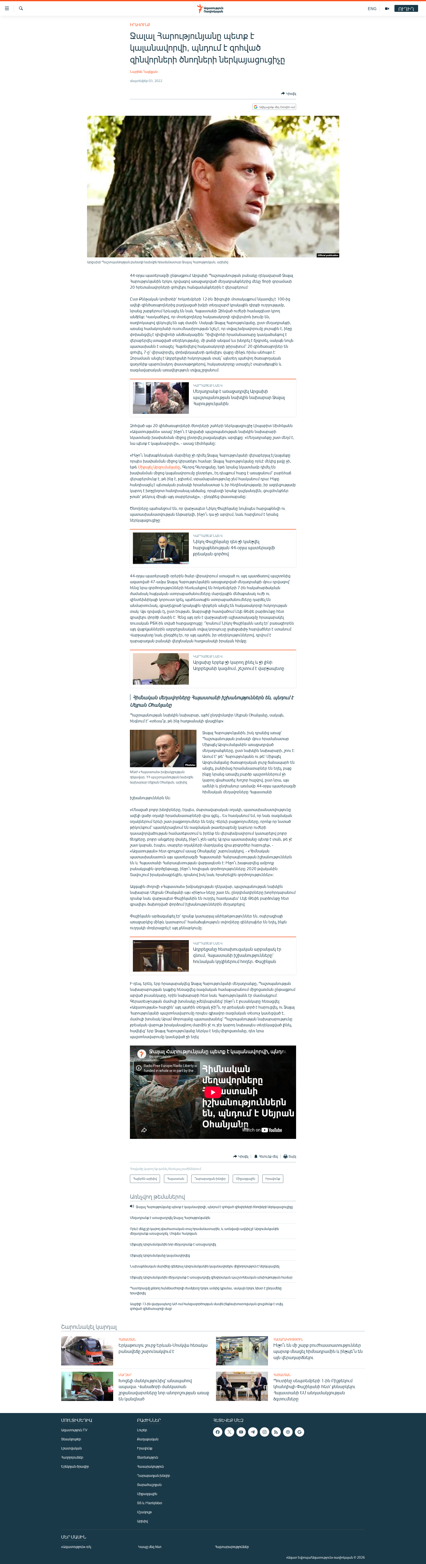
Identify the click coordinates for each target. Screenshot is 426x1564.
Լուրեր (142, 1430)
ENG (372, 8)
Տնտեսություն (147, 1457)
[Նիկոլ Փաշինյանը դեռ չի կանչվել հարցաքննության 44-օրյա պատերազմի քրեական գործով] (161, 548)
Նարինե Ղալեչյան (144, 71)
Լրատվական (71, 1448)
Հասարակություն (288, 1339)
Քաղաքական (147, 1439)
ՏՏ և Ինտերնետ (149, 1503)
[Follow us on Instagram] (264, 1432)
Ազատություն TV (74, 1430)
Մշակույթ (144, 1512)
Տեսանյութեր (71, 1439)
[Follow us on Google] (299, 1432)
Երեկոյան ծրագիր (75, 1466)
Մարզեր (125, 1375)
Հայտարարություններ (232, 1547)
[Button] (288, 93)
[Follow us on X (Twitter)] (229, 1432)
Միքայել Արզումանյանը (159, 467)
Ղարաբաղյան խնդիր (153, 1475)
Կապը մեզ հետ (149, 1547)
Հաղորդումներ (72, 1457)
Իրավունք (140, 24)
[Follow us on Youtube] (241, 1432)
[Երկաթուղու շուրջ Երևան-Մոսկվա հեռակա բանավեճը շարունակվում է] (87, 1350)
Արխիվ (142, 1521)
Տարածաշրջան (149, 1484)
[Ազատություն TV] (387, 8)
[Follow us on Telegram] (252, 1432)
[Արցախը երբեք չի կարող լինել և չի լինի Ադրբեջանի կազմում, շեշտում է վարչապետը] (161, 669)
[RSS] (276, 1432)
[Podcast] (287, 1432)
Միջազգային (147, 1494)
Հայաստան (127, 1339)
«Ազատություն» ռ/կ (76, 1547)
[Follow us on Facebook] (217, 1432)
